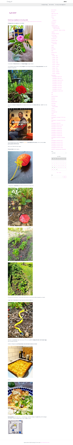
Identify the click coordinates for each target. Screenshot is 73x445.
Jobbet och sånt (54, 25)
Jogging (52, 31)
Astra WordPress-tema (44, 442)
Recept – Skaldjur (55, 71)
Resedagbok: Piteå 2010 (55, 123)
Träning (52, 108)
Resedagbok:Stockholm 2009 (57, 147)
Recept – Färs (55, 59)
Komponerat (53, 38)
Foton (26, 21)
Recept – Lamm (55, 66)
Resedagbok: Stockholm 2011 (57, 140)
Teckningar (53, 103)
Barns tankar (53, 9)
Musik (52, 45)
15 (52, 165)
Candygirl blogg (44, 4)
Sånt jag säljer (55, 106)
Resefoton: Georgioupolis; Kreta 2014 (58, 149)
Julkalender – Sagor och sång (59, 30)
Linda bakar (54, 43)
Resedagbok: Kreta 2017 (57, 89)
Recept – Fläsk (55, 62)
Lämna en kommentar (17, 21)
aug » (60, 172)
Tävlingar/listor (54, 101)
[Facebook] (64, 1)
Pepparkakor (54, 36)
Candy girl (9, 1)
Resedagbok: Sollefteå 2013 (56, 128)
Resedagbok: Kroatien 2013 (57, 90)
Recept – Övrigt (55, 69)
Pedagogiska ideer (55, 26)
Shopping (53, 98)
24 (56, 167)
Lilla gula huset (32, 21)
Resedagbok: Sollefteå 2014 (56, 130)
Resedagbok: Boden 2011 (57, 76)
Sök (64, 176)
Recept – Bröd (55, 57)
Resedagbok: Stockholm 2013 (57, 142)
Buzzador (53, 11)
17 (56, 165)
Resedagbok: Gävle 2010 (57, 78)
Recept (52, 54)
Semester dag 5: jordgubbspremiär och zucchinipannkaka (18, 20)
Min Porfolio (51, 4)
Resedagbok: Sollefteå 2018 (56, 132)
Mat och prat (36, 21)
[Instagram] (65, 1)
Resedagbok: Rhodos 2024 (56, 126)
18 (58, 165)
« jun (57, 172)
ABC (52, 92)
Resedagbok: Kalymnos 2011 (57, 80)
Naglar (52, 47)
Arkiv (52, 151)
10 (56, 163)
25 (58, 167)
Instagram (28, 21)
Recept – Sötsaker (56, 73)
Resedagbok (53, 75)
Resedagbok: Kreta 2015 (57, 85)
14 (65, 163)
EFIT (53, 18)
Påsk (52, 50)
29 (52, 169)
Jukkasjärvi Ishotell (55, 33)
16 (54, 165)
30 (54, 169)
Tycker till (53, 110)
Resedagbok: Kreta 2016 (57, 87)
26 (60, 167)
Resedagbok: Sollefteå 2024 (56, 133)
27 (63, 167)
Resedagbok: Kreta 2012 (57, 83)
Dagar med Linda (22, 21)
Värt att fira (39, 21)
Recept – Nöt (55, 68)
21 (65, 165)
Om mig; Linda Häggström (60, 4)
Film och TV (53, 15)
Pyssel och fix (54, 52)
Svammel (53, 99)
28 (65, 167)
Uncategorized (54, 111)
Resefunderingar (54, 96)
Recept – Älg (54, 55)
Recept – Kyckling (55, 64)
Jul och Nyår (53, 35)
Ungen (52, 113)
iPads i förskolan (56, 28)
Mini (52, 94)
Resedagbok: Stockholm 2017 (57, 145)
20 (63, 165)
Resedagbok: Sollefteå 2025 (56, 135)
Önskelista (53, 48)
